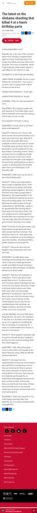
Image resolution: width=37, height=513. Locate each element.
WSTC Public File (9, 482)
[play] (3, 511)
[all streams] (34, 510)
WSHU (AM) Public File (11, 469)
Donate (30, 3)
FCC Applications (9, 465)
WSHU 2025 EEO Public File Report (14, 448)
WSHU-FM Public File (10, 473)
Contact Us (7, 440)
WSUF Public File (9, 478)
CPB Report (7, 456)
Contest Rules (8, 461)
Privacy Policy (8, 444)
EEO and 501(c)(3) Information (13, 452)
